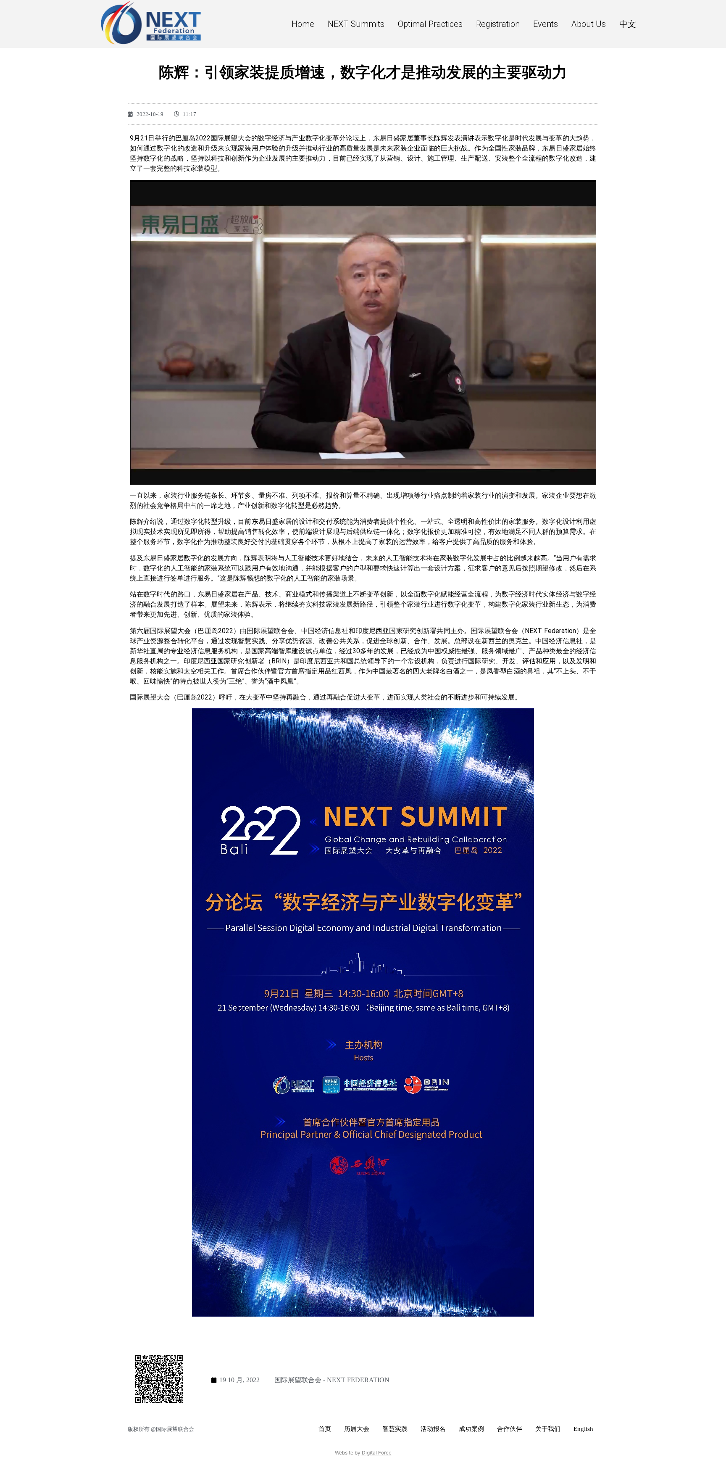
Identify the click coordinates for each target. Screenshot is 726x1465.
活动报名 (433, 1428)
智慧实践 (395, 1428)
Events (545, 24)
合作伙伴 (509, 1428)
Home (303, 24)
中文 (627, 24)
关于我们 (547, 1428)
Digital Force (377, 1452)
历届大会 (356, 1428)
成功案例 (471, 1428)
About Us (588, 24)
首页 (324, 1428)
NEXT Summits (356, 24)
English (583, 1428)
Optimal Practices (430, 24)
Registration (498, 24)
